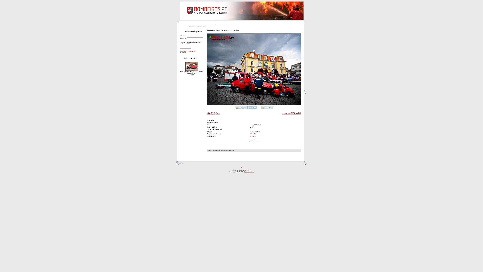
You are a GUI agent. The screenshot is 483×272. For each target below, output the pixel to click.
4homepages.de (249, 172)
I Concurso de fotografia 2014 (206, 24)
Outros (193, 24)
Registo (183, 52)
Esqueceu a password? (188, 51)
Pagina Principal (185, 24)
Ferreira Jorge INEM (213, 113)
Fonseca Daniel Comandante (291, 113)
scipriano (253, 136)
